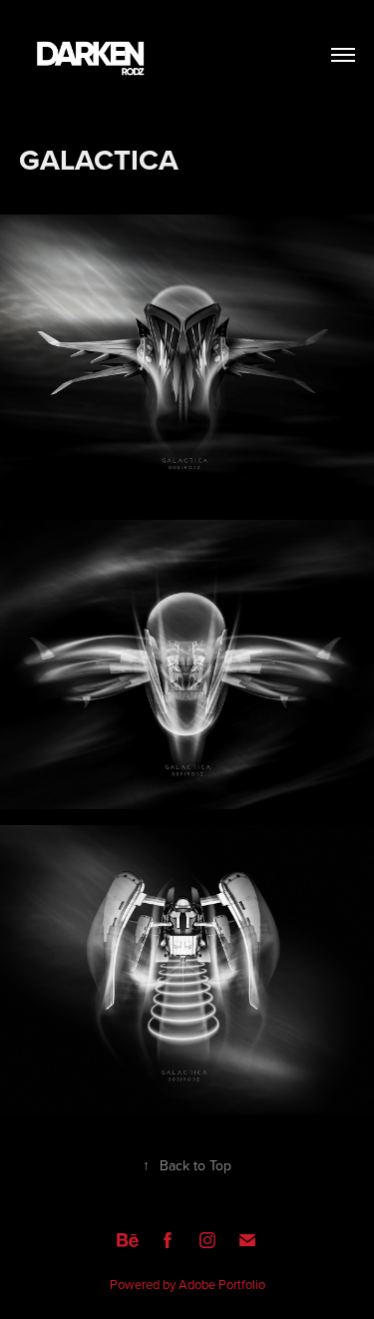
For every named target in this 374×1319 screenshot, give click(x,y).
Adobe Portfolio (222, 1284)
